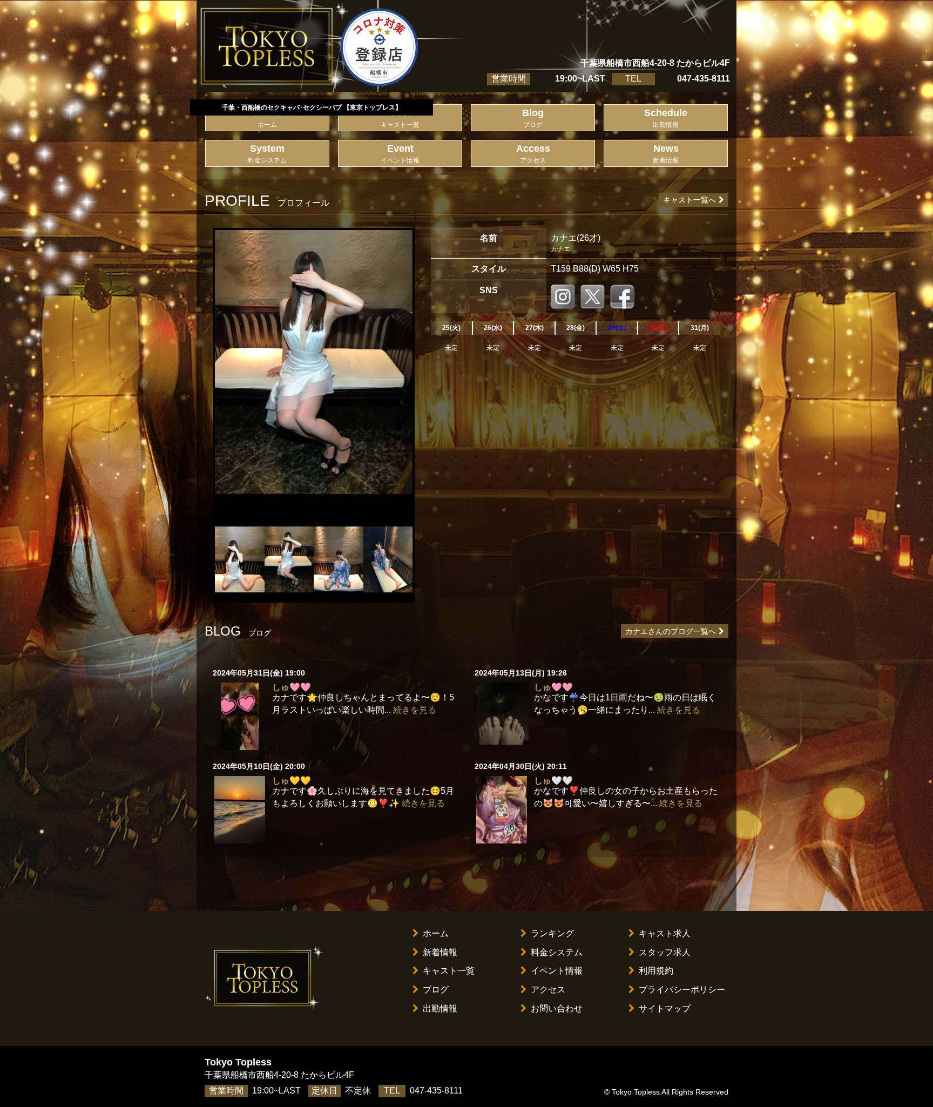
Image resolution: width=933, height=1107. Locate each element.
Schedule (665, 118)
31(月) (700, 328)
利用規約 (656, 970)
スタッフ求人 (665, 952)
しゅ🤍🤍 (553, 780)
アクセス (548, 989)
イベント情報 (557, 970)
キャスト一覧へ (689, 199)
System (267, 153)
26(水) (493, 328)
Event (400, 153)
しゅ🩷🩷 (291, 687)
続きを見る (414, 709)
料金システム (557, 952)
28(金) (575, 328)
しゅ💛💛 (291, 780)
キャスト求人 (665, 933)
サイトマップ (665, 1008)
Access (533, 153)
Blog (533, 118)
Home (267, 118)
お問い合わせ (557, 1008)
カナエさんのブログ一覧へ (670, 631)
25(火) (451, 328)
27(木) (534, 328)
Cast (400, 118)
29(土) (617, 328)
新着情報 (440, 952)
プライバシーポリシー (682, 989)
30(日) (658, 328)
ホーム (436, 933)
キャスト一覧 (449, 970)
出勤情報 (440, 1008)
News (666, 153)
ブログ (436, 989)
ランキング (552, 933)
